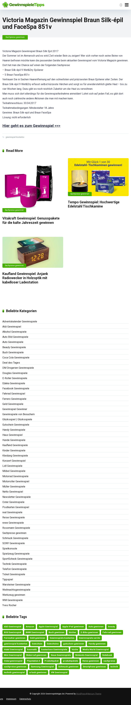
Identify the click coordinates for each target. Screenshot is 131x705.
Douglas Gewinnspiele (14, 373)
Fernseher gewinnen (14, 638)
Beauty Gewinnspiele (14, 347)
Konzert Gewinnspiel (14, 460)
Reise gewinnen (90, 660)
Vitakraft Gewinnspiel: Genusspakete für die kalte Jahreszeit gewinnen (31, 220)
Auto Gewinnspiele (12, 342)
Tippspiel (7, 579)
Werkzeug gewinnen (13, 594)
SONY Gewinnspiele (13, 543)
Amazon (30, 626)
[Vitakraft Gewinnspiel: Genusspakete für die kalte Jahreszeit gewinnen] (32, 185)
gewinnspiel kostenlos (15, 137)
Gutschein (37, 643)
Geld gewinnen (37, 638)
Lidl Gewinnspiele (12, 465)
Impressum (11, 699)
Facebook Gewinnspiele (15, 388)
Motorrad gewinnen (36, 655)
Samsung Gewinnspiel (42, 666)
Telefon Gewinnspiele (14, 569)
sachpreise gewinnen (15, 666)
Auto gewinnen (96, 626)
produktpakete (70, 660)
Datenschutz (25, 699)
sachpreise (109, 660)
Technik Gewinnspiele (14, 563)
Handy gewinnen (97, 643)
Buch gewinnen (56, 632)
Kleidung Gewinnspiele (15, 455)
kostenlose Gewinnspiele (54, 649)
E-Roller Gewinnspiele (14, 378)
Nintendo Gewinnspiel (86, 655)
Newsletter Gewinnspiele (16, 496)
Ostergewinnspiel (13, 660)
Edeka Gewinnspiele (13, 383)
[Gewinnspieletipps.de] (23, 4)
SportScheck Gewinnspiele (17, 558)
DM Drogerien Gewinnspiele (18, 367)
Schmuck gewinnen (68, 666)
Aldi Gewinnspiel (11, 326)
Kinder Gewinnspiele (13, 450)
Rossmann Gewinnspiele (16, 527)
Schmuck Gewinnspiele (15, 538)
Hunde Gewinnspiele (13, 440)
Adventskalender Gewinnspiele (19, 321)
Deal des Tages (11, 362)
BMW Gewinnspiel (35, 632)
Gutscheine (53, 643)
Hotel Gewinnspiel (13, 649)
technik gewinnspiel (14, 672)
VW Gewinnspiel (59, 672)
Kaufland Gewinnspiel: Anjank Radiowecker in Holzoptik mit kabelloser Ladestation (25, 278)
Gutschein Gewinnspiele (15, 424)
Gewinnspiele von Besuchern (18, 414)
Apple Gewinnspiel (48, 626)
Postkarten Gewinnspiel (15, 507)
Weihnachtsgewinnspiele (16, 589)
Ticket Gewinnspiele (13, 574)
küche (75, 649)
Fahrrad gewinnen (112, 632)
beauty (111, 626)
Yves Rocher (9, 605)
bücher (72, 632)
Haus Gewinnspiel (12, 434)
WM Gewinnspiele (12, 600)
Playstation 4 (33, 660)
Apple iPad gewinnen (73, 626)
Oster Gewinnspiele (13, 502)
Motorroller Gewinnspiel (15, 481)
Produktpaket (51, 660)
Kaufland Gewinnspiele (15, 445)
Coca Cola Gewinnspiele (15, 357)
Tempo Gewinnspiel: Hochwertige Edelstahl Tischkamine (93, 204)
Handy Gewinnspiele (13, 429)
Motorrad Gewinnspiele (15, 476)
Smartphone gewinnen (94, 666)
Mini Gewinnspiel (13, 655)
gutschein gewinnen (73, 643)
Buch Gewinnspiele (13, 352)
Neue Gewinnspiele (61, 655)
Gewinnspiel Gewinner (14, 409)
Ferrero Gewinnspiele (14, 398)
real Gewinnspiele (12, 512)
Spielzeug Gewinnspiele (16, 553)
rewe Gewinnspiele (13, 522)
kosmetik (32, 649)
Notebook (107, 655)
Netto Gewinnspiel (12, 491)
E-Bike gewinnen (89, 632)
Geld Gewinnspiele (12, 404)
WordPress (81, 694)
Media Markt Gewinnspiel (96, 649)
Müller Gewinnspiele (13, 486)
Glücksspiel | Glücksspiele (17, 419)
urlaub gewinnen (37, 672)
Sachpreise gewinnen (15, 37)
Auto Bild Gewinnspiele (15, 336)
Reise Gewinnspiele (13, 517)
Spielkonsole (9, 548)
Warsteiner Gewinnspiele (16, 584)
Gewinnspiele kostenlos (62, 638)
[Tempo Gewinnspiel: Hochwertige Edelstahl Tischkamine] (98, 177)
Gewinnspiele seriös (89, 638)
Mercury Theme (94, 694)
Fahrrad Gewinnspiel (13, 393)
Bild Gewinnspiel (12, 632)
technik (114, 666)
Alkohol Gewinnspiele (14, 331)
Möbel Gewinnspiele (13, 471)
